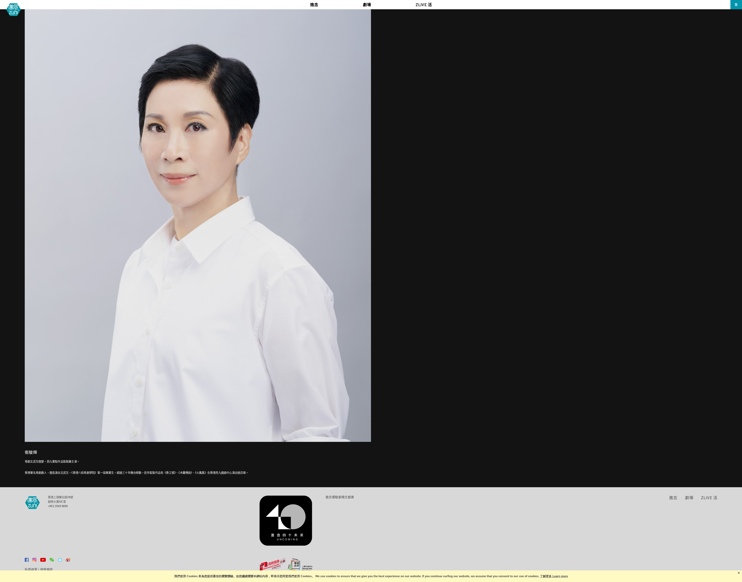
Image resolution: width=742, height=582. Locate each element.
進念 (673, 497)
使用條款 (46, 569)
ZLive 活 (709, 497)
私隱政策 (31, 569)
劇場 (689, 497)
